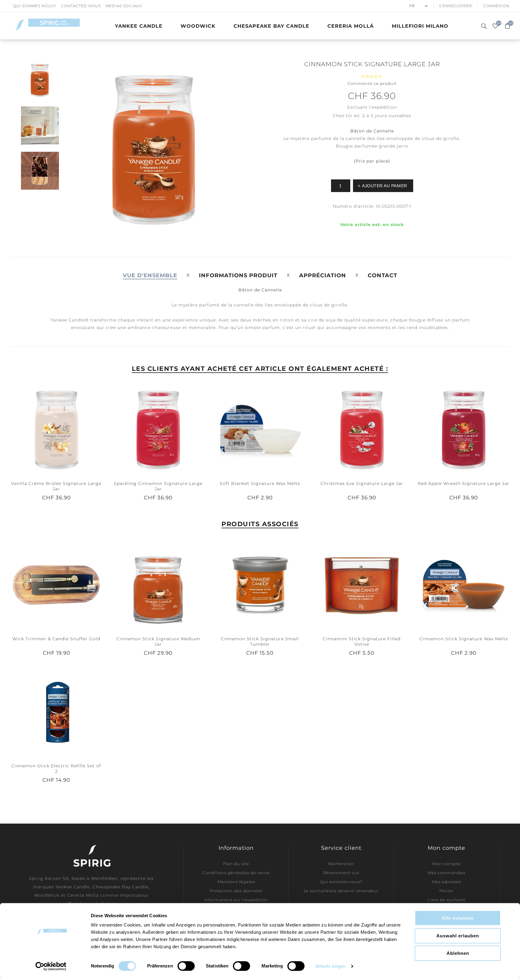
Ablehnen (458, 953)
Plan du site (236, 863)
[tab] (150, 275)
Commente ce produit (372, 83)
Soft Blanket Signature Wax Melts (260, 483)
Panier (446, 890)
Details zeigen (330, 966)
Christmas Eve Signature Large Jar (361, 483)
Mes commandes (446, 872)
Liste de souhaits (446, 899)
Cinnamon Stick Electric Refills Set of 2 (56, 768)
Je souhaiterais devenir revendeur (341, 890)
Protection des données (236, 890)
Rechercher (341, 863)
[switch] (186, 966)
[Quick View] (44, 429)
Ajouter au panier (69, 429)
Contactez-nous (81, 6)
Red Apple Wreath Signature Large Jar (463, 483)
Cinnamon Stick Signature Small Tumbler (260, 641)
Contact (382, 275)
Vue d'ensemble (150, 275)
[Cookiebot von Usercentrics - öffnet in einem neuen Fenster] (51, 966)
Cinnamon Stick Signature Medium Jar (158, 641)
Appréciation (322, 275)
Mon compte (446, 863)
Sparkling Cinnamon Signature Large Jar (158, 486)
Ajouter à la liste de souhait (56, 429)
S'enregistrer (455, 6)
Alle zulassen (458, 918)
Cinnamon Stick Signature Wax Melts (463, 638)
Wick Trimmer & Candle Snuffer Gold (56, 638)
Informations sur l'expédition (236, 899)
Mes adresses (446, 881)
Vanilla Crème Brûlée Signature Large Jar (56, 486)
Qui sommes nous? (34, 6)
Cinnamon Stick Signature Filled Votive (362, 641)
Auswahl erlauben (457, 935)
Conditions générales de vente (236, 872)
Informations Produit (238, 275)
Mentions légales (236, 881)
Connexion (496, 6)
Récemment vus (341, 872)
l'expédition (383, 107)
